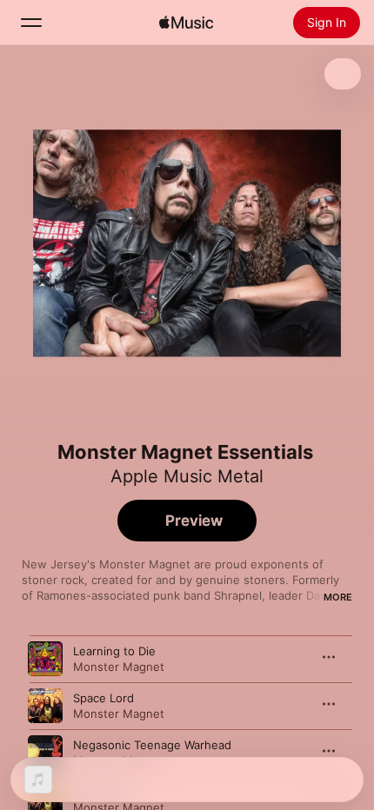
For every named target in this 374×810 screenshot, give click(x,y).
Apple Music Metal (187, 476)
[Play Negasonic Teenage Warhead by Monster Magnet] (45, 752)
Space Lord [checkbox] (103, 698)
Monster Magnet (118, 667)
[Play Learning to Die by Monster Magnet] (45, 658)
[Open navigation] (31, 22)
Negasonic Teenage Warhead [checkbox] (152, 745)
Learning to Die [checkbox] (114, 651)
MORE (338, 597)
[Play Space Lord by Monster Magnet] (45, 705)
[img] (186, 22)
